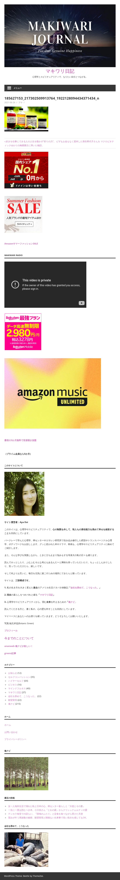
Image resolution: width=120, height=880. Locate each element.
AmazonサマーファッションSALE (21, 243)
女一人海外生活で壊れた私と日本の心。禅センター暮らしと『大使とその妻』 (46, 806)
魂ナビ (71, 601)
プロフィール (11, 630)
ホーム (7, 724)
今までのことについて (19, 638)
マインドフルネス (17, 688)
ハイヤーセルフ (16, 680)
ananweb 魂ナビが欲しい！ (18, 646)
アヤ (20, 102)
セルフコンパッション (19, 676)
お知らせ (12, 673)
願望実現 (12, 699)
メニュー (18, 88)
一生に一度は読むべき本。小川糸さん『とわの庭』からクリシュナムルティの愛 (47, 809)
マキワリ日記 (60, 71)
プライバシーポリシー (15, 739)
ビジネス (12, 684)
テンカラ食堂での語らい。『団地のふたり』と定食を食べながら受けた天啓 (45, 813)
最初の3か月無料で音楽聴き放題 (20, 440)
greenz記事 (10, 653)
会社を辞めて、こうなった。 (85, 587)
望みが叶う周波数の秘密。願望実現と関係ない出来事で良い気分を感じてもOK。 (48, 817)
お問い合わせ (11, 732)
